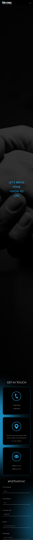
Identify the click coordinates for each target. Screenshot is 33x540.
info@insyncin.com (16, 465)
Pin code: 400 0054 (16, 441)
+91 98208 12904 (16, 408)
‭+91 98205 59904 (16, 405)
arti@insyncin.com (16, 469)
